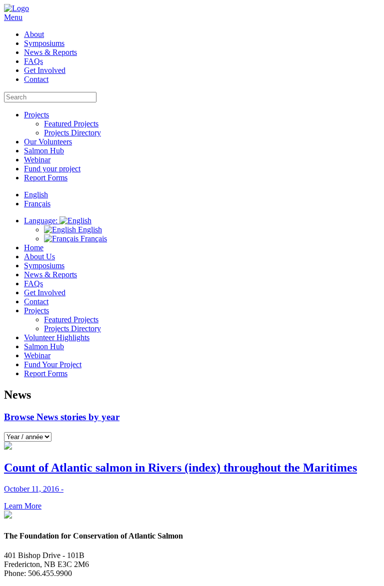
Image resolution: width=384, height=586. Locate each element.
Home (34, 247)
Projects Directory (72, 132)
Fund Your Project (53, 364)
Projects (36, 114)
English (89, 229)
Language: (42, 220)
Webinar (37, 159)
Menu (13, 17)
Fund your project (52, 168)
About (34, 34)
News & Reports (50, 52)
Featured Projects (71, 123)
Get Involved (45, 70)
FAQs (33, 61)
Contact (36, 79)
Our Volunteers (48, 141)
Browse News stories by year (62, 417)
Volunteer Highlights (57, 337)
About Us (39, 256)
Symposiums (44, 43)
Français (92, 238)
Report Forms (46, 177)
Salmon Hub (44, 150)
